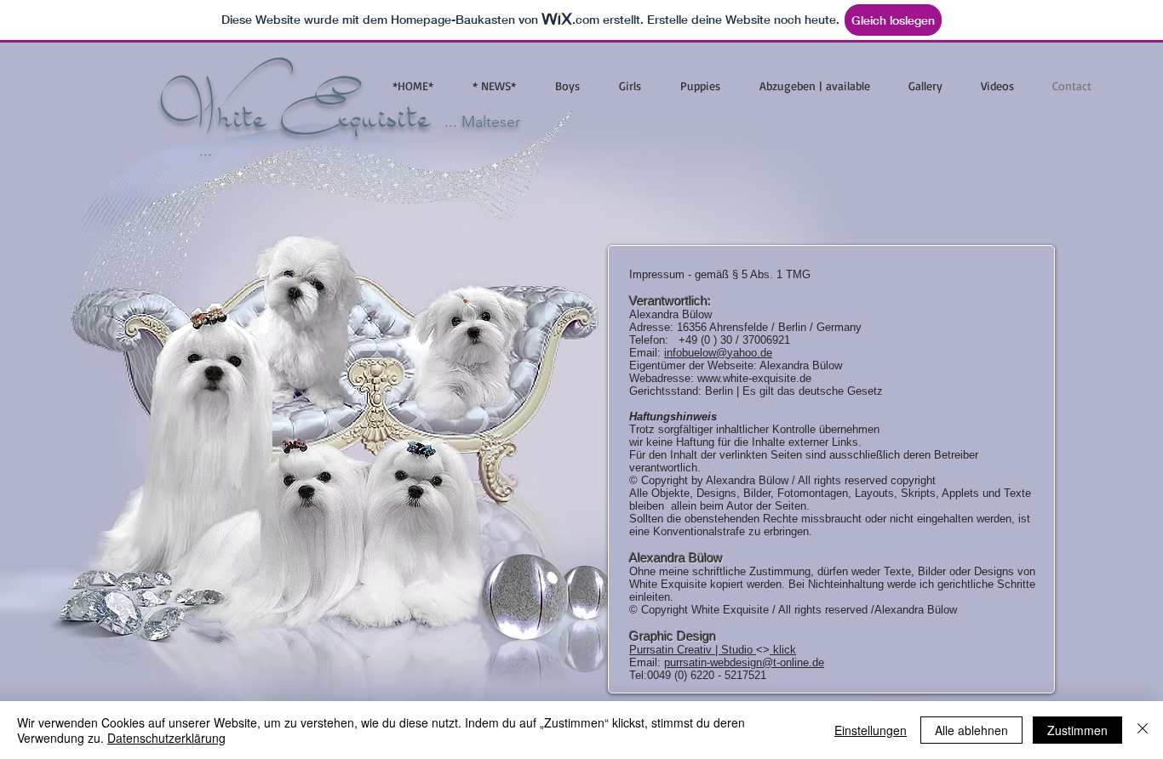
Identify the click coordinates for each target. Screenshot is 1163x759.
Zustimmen (1077, 730)
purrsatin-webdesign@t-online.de (744, 662)
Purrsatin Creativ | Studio (692, 649)
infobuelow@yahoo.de (718, 352)
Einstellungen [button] (870, 730)
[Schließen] (1142, 730)
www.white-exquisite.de (754, 378)
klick (783, 649)
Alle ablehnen (971, 730)
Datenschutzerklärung (166, 737)
